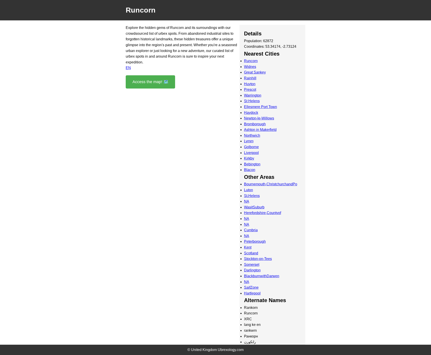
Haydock (251, 113)
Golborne (251, 147)
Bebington (252, 164)
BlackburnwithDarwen (261, 276)
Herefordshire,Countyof (262, 213)
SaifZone (251, 287)
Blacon (249, 170)
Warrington (252, 95)
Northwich (252, 135)
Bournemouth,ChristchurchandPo (270, 184)
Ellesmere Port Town (260, 107)
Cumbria (251, 230)
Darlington (252, 270)
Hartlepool (252, 293)
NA (246, 201)
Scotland (251, 253)
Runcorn (251, 61)
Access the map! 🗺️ (150, 82)
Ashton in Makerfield (260, 130)
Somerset (251, 264)
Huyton (249, 84)
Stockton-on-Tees (258, 259)
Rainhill (250, 78)
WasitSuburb (254, 207)
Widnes (250, 67)
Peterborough (255, 241)
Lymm (248, 141)
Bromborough (255, 124)
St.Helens (252, 196)
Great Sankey (255, 72)
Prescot (250, 89)
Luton (248, 190)
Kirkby (249, 158)
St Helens (252, 101)
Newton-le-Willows (259, 118)
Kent (247, 247)
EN (128, 68)
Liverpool (251, 153)
